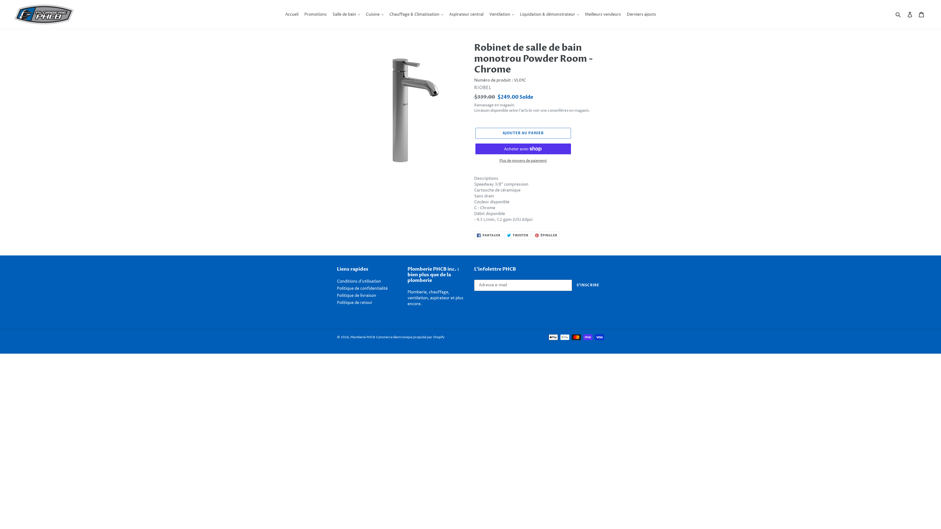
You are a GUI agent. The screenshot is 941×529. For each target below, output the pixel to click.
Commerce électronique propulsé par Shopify (410, 337)
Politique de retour (354, 302)
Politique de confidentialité (362, 288)
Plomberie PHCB (362, 337)
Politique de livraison (356, 295)
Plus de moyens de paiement (523, 160)
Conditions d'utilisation (359, 281)
